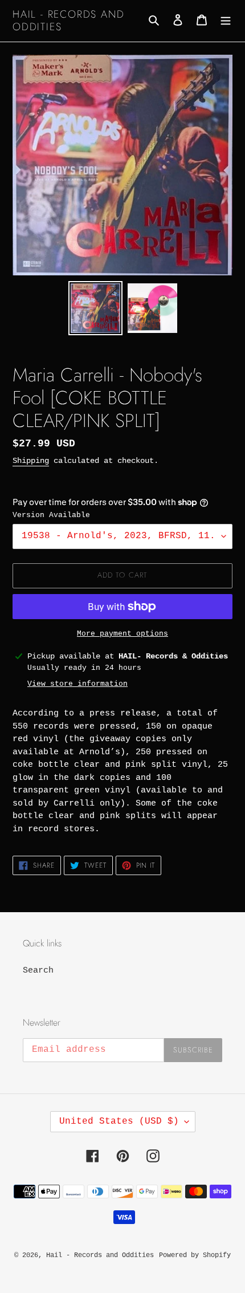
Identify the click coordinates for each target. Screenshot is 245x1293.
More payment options (122, 633)
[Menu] (226, 21)
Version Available (51, 515)
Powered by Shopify (195, 1255)
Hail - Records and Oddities (68, 21)
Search (38, 970)
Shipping (31, 460)
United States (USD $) (119, 1121)
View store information (77, 684)
